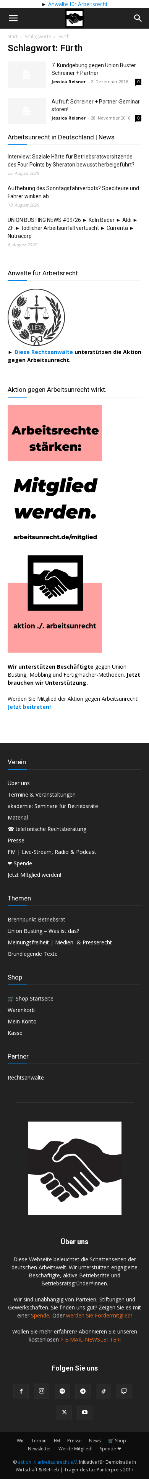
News (95, 1440)
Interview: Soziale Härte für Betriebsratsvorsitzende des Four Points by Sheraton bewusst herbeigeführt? (71, 161)
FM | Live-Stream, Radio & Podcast (52, 851)
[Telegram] (83, 1391)
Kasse (15, 1032)
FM (57, 1440)
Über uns (19, 783)
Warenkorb (21, 1009)
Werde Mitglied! (75, 1448)
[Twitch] (124, 1391)
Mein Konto (22, 1021)
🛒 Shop (117, 1440)
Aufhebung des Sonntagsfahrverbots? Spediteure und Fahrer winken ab (73, 192)
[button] (13, 18)
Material (18, 817)
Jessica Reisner (69, 81)
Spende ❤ (110, 1448)
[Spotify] (62, 1391)
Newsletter (39, 1448)
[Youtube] (84, 1412)
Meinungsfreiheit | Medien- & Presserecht (60, 942)
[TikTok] (103, 1391)
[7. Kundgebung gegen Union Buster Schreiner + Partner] (27, 74)
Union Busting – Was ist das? (43, 930)
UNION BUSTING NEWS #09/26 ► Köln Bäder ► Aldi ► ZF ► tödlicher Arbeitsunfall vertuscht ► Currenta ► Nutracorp (73, 228)
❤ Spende (20, 863)
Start (13, 36)
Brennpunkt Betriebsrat (36, 919)
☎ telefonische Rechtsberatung (47, 828)
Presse (16, 840)
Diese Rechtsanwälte (44, 352)
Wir (20, 1440)
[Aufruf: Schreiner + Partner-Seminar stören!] (27, 111)
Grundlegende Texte (33, 953)
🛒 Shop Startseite (30, 998)
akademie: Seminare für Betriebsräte (53, 806)
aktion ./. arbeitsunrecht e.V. (48, 1462)
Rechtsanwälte (26, 1077)
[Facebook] (21, 1391)
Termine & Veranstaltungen (42, 794)
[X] (64, 1412)
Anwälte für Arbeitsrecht (77, 4)
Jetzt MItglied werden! (34, 874)
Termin (39, 1440)
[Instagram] (41, 1391)
